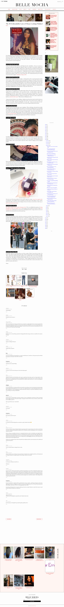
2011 (46, 222)
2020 (46, 131)
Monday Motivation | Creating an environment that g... (52, 179)
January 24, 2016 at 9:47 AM (9, 493)
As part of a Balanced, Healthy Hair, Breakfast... (52, 186)
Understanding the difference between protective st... (51, 169)
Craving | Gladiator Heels (30, 297)
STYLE (20, 9)
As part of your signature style (37, 199)
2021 (46, 130)
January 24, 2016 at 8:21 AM (9, 481)
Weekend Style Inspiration (10, 297)
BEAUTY (25, 9)
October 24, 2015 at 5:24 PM (9, 452)
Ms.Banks (7, 468)
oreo (6, 500)
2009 (46, 225)
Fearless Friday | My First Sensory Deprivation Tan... (51, 199)
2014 (46, 217)
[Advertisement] (24, 533)
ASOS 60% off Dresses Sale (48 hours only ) (11, 286)
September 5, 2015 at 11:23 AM (9, 340)
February (47, 214)
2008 (46, 226)
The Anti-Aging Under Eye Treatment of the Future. (51, 149)
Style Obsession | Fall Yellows (51, 153)
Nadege (7, 331)
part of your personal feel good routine (12, 202)
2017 (46, 136)
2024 (46, 126)
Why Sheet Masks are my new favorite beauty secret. (52, 160)
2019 (46, 133)
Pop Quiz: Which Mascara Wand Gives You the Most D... (51, 201)
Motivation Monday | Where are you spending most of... (52, 151)
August (47, 205)
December (47, 140)
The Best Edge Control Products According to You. (52, 192)
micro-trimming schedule (12, 113)
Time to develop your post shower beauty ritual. (52, 174)
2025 (46, 124)
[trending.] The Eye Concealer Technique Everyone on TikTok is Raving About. (53, 29)
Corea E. (7, 420)
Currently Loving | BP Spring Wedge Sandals (52, 181)
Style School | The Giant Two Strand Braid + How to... (52, 176)
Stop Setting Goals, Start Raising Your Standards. (53, 46)
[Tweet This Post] (22, 269)
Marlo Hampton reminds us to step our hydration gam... (52, 162)
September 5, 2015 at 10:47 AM (9, 332)
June (46, 208)
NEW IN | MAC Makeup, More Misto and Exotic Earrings (33, 286)
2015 (46, 139)
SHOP (29, 9)
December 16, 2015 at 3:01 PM (9, 460)
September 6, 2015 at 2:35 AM (9, 362)
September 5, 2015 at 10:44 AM (9, 322)
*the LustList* (48, 9)
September (47, 145)
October (47, 143)
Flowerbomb (27, 197)
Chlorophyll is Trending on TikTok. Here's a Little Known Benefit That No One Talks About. (53, 35)
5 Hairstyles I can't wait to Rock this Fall (52, 147)
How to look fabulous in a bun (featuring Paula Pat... (51, 167)
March (47, 213)
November (47, 142)
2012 (46, 220)
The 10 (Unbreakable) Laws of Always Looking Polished (51, 196)
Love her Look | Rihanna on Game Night (22, 286)
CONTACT (54, 9)
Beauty (7, 25)
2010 (46, 223)
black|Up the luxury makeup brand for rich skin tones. (52, 183)
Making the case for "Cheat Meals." (52, 187)
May (46, 210)
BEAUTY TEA (40, 9)
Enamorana (7, 459)
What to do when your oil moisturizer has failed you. (51, 203)
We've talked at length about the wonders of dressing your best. (16, 207)
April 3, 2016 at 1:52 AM (8, 501)
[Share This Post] (23, 269)
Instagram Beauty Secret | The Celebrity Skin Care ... (51, 155)
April (47, 211)
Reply (6, 318)
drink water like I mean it (14, 96)
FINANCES (34, 9)
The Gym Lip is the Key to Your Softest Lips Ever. (53, 16)
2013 (46, 219)
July (46, 207)
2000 (46, 228)
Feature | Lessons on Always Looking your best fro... (52, 172)
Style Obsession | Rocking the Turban (20, 299)
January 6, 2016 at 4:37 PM (8, 469)
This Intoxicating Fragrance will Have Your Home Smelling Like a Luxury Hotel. (53, 23)
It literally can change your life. (21, 74)
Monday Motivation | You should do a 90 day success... (52, 165)
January (47, 216)
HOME (9, 9)
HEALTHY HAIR (14, 9)
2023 (46, 127)
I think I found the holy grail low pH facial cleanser (52, 158)
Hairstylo (7, 368)
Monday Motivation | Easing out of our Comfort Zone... (52, 194)
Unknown (7, 308)
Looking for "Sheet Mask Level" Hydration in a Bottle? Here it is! (53, 41)
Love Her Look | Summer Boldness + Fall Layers (52, 189)
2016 (46, 137)
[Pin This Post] (24, 269)
